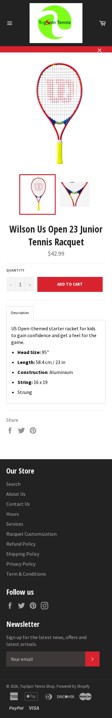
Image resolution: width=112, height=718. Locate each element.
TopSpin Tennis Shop (37, 686)
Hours (12, 514)
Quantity (15, 270)
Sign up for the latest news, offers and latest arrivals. (46, 640)
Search (13, 484)
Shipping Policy (22, 554)
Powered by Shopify (73, 686)
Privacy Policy (20, 564)
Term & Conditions (26, 574)
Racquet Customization (31, 534)
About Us (16, 494)
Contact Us (18, 504)
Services (14, 524)
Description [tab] (20, 312)
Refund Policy (20, 544)
